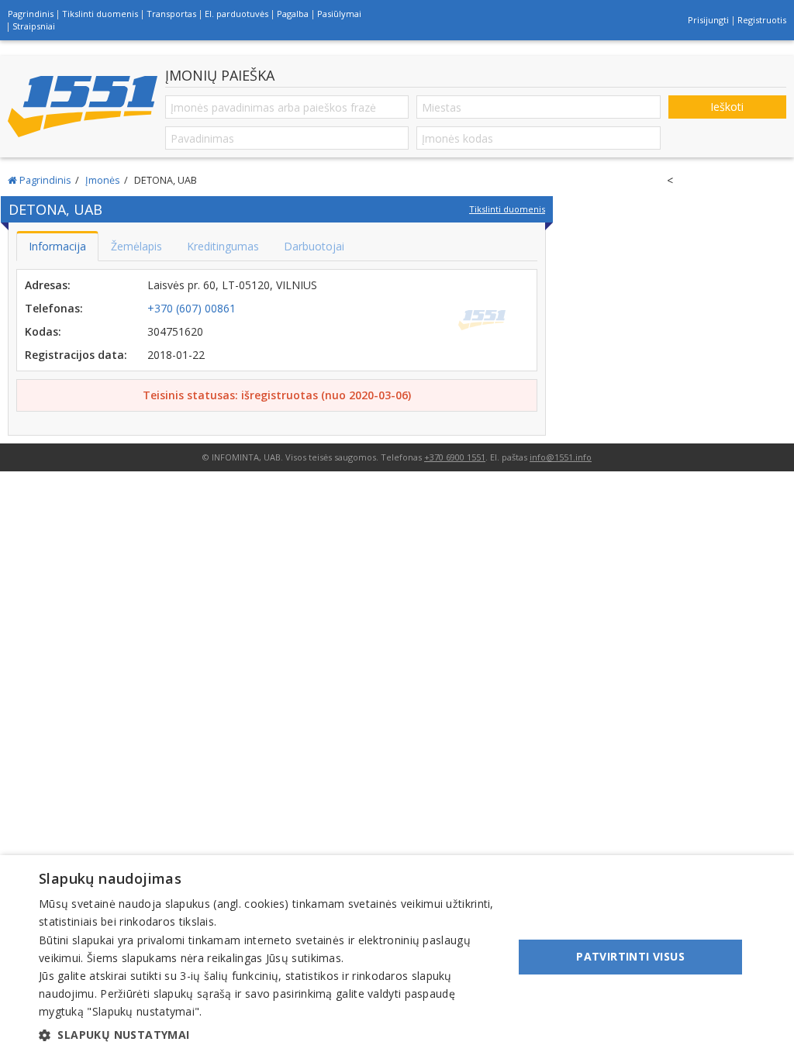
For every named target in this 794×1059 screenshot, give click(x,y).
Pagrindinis (31, 13)
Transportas (171, 13)
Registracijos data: (76, 354)
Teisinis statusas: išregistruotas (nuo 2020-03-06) (277, 395)
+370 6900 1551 (454, 457)
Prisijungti (708, 20)
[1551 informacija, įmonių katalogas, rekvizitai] (82, 107)
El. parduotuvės (236, 13)
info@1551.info (561, 457)
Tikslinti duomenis (100, 13)
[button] (269, 1035)
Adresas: (48, 285)
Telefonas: (54, 308)
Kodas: (43, 331)
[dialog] (397, 957)
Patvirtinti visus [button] (630, 956)
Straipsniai (33, 26)
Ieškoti (727, 106)
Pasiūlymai (339, 13)
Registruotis (761, 20)
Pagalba (293, 13)
